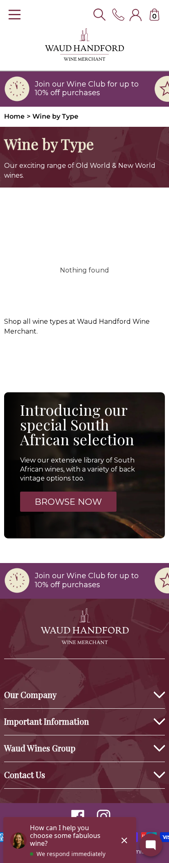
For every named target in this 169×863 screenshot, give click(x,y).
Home (14, 116)
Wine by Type (55, 116)
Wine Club (85, 84)
